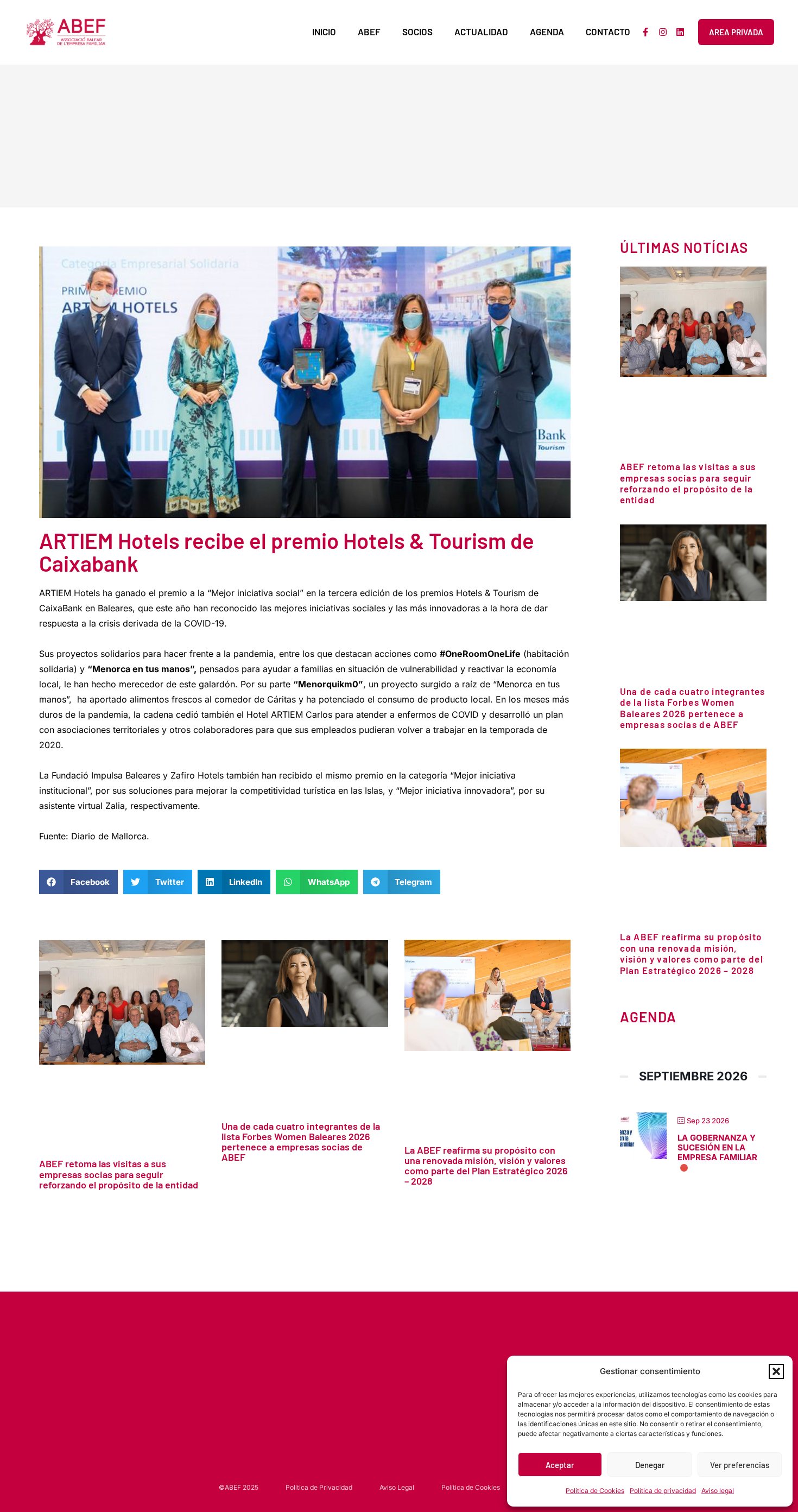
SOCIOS (417, 31)
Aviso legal (717, 1490)
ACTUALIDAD (481, 31)
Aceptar (560, 1465)
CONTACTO (608, 31)
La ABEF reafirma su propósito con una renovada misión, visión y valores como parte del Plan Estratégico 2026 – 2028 (486, 1165)
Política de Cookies (595, 1490)
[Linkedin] (680, 32)
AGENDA (547, 31)
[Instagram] (662, 32)
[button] (776, 1371)
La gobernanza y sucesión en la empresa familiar (717, 1147)
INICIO (324, 31)
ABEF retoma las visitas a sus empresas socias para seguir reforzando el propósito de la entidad (118, 1173)
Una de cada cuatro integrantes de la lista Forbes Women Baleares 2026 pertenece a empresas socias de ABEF (300, 1141)
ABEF (369, 31)
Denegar (650, 1465)
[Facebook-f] (645, 32)
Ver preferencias (739, 1465)
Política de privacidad (663, 1490)
